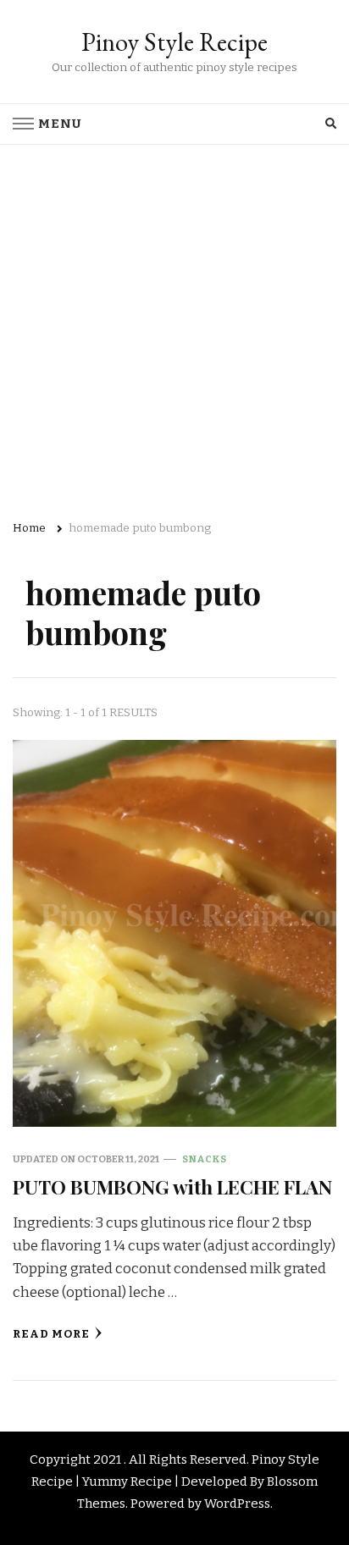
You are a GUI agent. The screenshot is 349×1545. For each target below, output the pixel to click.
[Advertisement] (174, 327)
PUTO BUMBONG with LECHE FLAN (172, 1186)
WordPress (237, 1503)
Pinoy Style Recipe (174, 41)
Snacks (204, 1159)
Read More (51, 1334)
